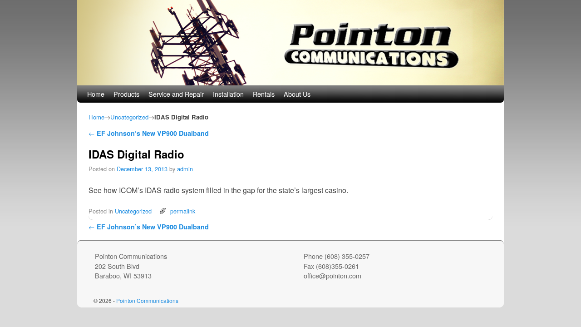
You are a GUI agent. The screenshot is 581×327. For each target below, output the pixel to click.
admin (185, 168)
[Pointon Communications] (290, 42)
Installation (228, 94)
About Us (297, 94)
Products (126, 94)
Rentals (264, 94)
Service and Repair (176, 94)
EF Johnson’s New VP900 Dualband (149, 133)
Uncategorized (129, 117)
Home (95, 94)
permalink (182, 211)
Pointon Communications (147, 300)
